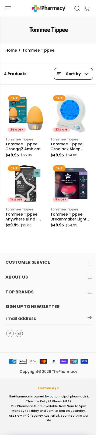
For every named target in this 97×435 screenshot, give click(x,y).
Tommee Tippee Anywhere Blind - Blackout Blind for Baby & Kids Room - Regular (24, 217)
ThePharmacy (64, 371)
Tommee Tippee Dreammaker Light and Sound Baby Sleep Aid (68, 217)
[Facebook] (10, 333)
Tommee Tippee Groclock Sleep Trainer (66, 147)
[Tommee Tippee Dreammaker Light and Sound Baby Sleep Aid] (71, 183)
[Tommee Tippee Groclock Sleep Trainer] (71, 113)
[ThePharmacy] (48, 8)
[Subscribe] (90, 318)
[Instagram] (19, 333)
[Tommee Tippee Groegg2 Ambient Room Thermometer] (26, 113)
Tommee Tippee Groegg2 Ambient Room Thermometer (25, 147)
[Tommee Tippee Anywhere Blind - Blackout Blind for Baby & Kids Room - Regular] (26, 183)
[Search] (77, 8)
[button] (8, 8)
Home (11, 50)
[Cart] (87, 8)
